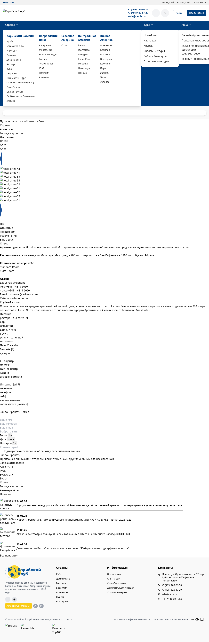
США (64, 45)
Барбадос (12, 50)
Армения (44, 77)
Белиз (81, 45)
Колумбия (105, 63)
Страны (10, 25)
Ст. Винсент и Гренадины (21, 96)
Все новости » (9, 555)
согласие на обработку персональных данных (50, 451)
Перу (103, 68)
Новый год (150, 35)
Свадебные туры (154, 51)
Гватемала (84, 49)
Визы (3, 478)
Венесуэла (106, 59)
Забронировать (10, 455)
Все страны (62, 601)
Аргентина (106, 45)
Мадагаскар (45, 49)
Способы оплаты (116, 583)
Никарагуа (84, 68)
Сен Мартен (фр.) (16, 77)
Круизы (148, 45)
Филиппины (46, 63)
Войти (179, 13)
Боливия (105, 49)
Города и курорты (11, 486)
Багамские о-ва (15, 45)
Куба (9, 68)
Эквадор (105, 81)
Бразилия (105, 54)
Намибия (44, 72)
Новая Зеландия (48, 54)
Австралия (45, 45)
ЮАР (41, 68)
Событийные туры (155, 56)
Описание (6, 228)
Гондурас (83, 54)
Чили (103, 77)
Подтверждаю (41, 451)
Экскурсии (6, 474)
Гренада (11, 55)
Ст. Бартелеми (15, 91)
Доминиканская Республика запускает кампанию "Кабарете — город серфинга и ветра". (73, 548)
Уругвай (104, 72)
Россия (43, 59)
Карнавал (150, 40)
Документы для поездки (120, 587)
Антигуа (11, 64)
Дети (3, 439)
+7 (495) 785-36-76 (138, 9)
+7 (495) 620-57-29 (138, 12)
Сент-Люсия (13, 87)
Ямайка (11, 100)
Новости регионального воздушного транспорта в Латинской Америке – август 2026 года (73, 519)
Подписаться (196, 12)
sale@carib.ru (137, 16)
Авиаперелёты (9, 490)
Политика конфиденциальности (132, 619)
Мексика (83, 63)
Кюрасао (11, 73)
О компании (114, 574)
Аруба (10, 41)
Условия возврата (117, 592)
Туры (147, 25)
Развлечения (8, 235)
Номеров (6, 443)
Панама (82, 72)
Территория (7, 232)
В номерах (6, 239)
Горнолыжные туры (156, 61)
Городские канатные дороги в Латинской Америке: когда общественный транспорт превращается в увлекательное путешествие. (99, 505)
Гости (3, 435)
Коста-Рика (84, 59)
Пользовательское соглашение (170, 619)
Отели (4, 482)
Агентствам (113, 578)
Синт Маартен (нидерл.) (20, 82)
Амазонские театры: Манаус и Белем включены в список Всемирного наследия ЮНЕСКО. (73, 534)
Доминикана (14, 59)
